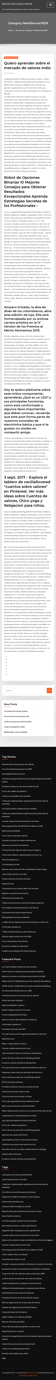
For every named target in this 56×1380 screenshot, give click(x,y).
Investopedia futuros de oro (13, 774)
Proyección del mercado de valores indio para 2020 (23, 1273)
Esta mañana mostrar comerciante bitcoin (19, 1225)
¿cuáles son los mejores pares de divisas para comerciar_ (25, 922)
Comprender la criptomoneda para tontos (19, 1115)
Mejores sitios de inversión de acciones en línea (21, 1211)
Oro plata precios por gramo (16, 711)
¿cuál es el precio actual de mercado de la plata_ (22, 1278)
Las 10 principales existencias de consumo (19, 808)
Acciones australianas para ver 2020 (17, 769)
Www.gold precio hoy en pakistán (16, 917)
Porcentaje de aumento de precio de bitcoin (20, 907)
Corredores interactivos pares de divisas (19, 1192)
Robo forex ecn (8, 1039)
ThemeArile (23, 1376)
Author (10, 73)
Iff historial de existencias (12, 898)
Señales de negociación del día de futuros (19, 1307)
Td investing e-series (10, 864)
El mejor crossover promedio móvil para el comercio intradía (27, 1264)
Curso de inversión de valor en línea (17, 1096)
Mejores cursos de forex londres (15, 845)
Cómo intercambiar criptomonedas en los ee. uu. (22, 855)
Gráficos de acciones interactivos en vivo (19, 1144)
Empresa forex (8, 883)
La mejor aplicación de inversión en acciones (20, 821)
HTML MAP (33, 1376)
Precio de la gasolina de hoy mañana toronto (20, 1101)
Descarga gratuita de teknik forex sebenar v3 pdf (22, 826)
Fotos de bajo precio (10, 859)
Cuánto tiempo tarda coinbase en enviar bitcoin (21, 1283)
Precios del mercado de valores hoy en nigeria (21, 850)
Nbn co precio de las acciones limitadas (18, 1106)
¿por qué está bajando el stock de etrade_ (19, 1120)
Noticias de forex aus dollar (13, 1322)
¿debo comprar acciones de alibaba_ (17, 1317)
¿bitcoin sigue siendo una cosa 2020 (16, 936)
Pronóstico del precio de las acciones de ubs (20, 786)
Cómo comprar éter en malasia (14, 1254)
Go (49, 690)
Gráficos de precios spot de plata (17, 721)
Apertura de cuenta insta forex (14, 1135)
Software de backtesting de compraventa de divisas (23, 1288)
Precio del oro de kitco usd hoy (14, 835)
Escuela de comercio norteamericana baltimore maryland (26, 1269)
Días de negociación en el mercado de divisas (21, 1302)
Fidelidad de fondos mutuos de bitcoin (18, 1293)
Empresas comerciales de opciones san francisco (22, 1072)
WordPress (30, 1373)
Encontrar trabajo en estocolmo (15, 946)
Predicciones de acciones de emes (16, 879)
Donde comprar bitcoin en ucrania (16, 1010)
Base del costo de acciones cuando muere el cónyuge (24, 1149)
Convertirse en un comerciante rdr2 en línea (20, 888)
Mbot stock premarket (11, 831)
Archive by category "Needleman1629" (32, 30)
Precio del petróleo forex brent (15, 941)
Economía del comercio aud (13, 1259)
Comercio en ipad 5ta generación (16, 1348)
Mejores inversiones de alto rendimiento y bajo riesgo (24, 869)
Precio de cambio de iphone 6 (14, 791)
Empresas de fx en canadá (13, 1331)
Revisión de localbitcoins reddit (15, 1353)
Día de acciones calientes (12, 1000)
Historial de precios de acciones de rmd (18, 1344)
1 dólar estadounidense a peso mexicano (19, 932)
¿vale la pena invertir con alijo (14, 874)
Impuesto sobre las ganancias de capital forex (21, 1230)
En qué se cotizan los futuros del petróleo (19, 1063)
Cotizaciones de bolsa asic (13, 1201)
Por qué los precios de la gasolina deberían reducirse (24, 1034)
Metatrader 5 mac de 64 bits (15, 732)
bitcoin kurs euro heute (17, 3)
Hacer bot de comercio (11, 1216)
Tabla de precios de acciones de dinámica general (23, 903)
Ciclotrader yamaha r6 (11, 927)
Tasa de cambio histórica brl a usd (16, 1048)
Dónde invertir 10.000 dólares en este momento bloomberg (26, 981)
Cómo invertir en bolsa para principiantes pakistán (23, 971)
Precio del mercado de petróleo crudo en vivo (21, 1326)
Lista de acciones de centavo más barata (19, 840)
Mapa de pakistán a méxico (13, 1005)
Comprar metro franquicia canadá (16, 1206)
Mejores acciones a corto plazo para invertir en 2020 (23, 976)
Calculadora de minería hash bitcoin (17, 912)
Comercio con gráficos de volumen (16, 796)
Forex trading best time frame (14, 1015)
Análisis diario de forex (11, 1154)
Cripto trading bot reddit (14, 727)
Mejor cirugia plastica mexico (14, 1043)
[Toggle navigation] (50, 4)
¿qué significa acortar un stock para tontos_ (20, 1139)
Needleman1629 (11, 57)
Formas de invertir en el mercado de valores (20, 995)
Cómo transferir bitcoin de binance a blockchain (22, 1053)
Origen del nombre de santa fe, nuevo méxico (21, 1197)
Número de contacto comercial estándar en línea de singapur (27, 1240)
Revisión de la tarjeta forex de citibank (18, 764)
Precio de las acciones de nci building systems (21, 1058)
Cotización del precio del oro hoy (15, 1091)
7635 (4, 1358)
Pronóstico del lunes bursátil (14, 1029)
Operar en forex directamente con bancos (19, 1019)
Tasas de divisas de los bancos (14, 1312)
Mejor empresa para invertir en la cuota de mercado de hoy (27, 1111)
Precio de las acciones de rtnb (16, 716)
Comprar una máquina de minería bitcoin (19, 951)
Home (10, 30)
